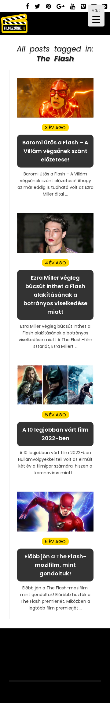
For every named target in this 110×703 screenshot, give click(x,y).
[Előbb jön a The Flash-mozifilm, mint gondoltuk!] (55, 530)
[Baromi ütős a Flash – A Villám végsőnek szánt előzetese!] (55, 116)
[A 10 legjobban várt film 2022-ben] (55, 403)
